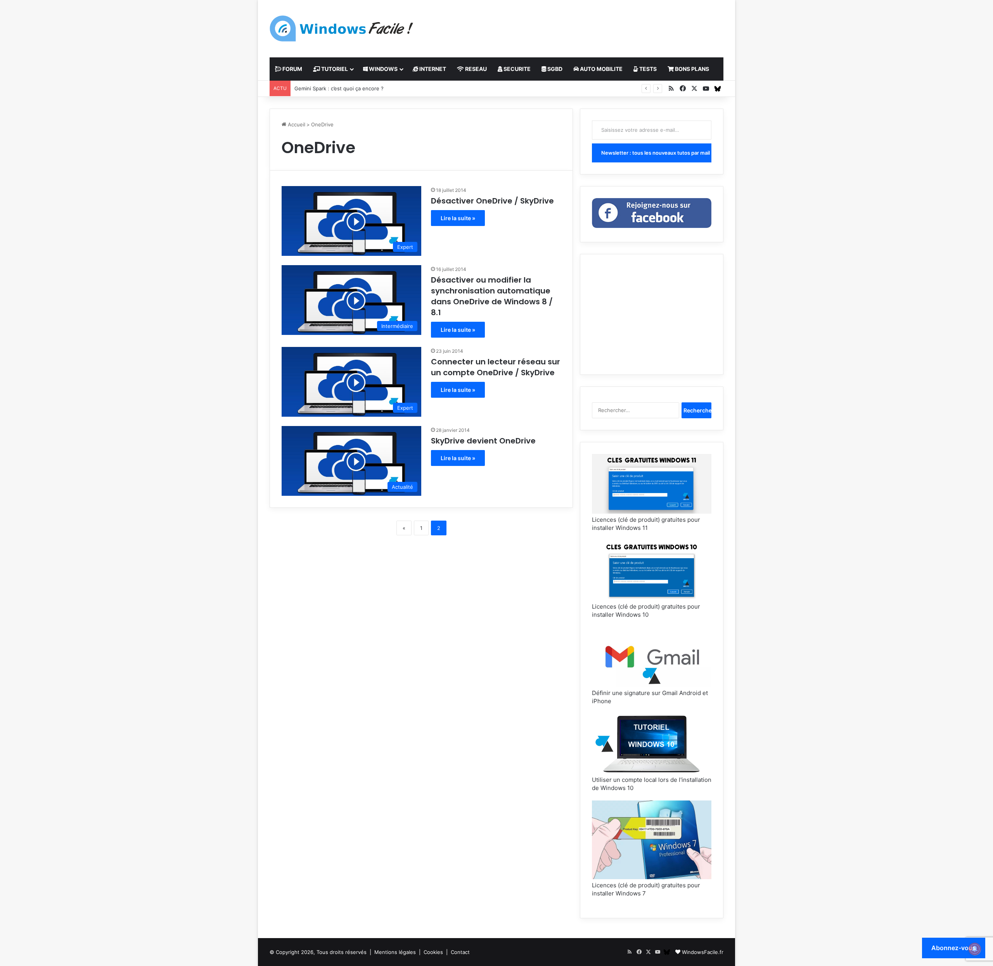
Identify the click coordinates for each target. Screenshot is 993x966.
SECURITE (516, 69)
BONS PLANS (691, 69)
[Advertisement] (574, 25)
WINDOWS (383, 69)
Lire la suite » (458, 218)
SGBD (554, 69)
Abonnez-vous (953, 948)
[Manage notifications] (975, 949)
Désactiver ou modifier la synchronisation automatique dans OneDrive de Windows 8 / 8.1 (492, 296)
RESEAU (475, 69)
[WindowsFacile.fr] (341, 28)
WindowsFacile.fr (702, 952)
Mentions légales (395, 952)
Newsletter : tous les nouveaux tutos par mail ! (656, 153)
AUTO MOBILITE (601, 69)
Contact (460, 952)
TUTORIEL (334, 69)
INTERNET (432, 69)
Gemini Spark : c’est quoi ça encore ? (339, 88)
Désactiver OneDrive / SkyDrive (492, 200)
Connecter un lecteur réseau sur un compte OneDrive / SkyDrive (495, 367)
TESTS (647, 69)
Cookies (433, 952)
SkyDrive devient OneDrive (483, 440)
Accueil (295, 124)
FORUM (291, 69)
